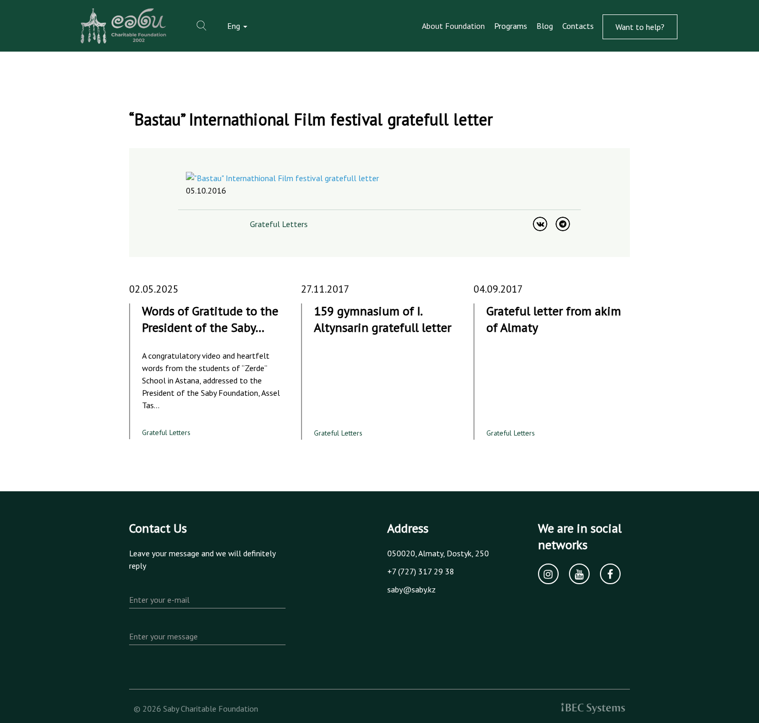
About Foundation (453, 26)
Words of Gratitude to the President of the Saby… (210, 319)
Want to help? (640, 27)
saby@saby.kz (411, 589)
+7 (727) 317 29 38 (420, 571)
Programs (510, 26)
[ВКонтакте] (540, 224)
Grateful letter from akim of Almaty (553, 319)
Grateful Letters (279, 224)
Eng (234, 26)
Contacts (578, 26)
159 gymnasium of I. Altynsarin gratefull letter (382, 319)
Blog (544, 26)
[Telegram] (563, 224)
